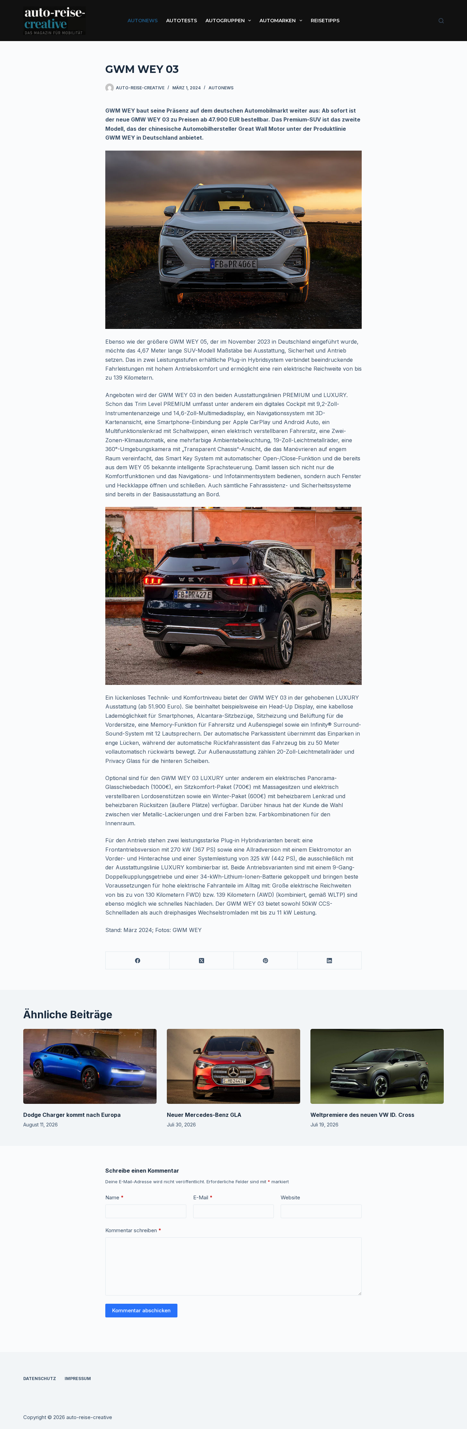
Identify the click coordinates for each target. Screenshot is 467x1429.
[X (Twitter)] (202, 960)
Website (290, 1197)
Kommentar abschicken (141, 1310)
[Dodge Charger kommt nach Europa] (90, 1066)
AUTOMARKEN (277, 20)
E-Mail (203, 1197)
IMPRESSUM (78, 1378)
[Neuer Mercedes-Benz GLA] (233, 1066)
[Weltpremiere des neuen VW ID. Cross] (377, 1066)
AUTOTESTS (181, 20)
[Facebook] (138, 960)
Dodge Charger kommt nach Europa (72, 1114)
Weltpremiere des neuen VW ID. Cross (362, 1114)
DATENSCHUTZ (39, 1378)
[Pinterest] (266, 960)
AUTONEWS (143, 20)
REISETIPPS (325, 20)
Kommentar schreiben (133, 1230)
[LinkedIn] (330, 960)
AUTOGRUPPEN (225, 20)
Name (114, 1197)
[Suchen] (441, 20)
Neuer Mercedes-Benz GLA (204, 1114)
